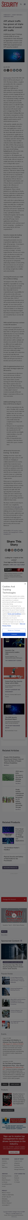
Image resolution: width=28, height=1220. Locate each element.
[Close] (25, 584)
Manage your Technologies (14, 630)
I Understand (14, 634)
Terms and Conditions (14, 614)
